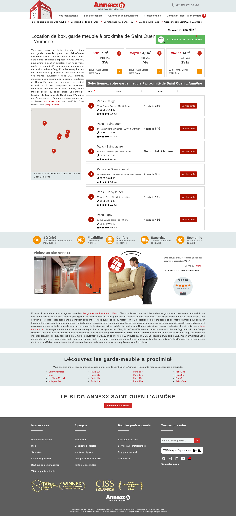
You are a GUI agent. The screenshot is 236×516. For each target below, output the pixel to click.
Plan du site (124, 458)
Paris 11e (95, 375)
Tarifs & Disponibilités (85, 465)
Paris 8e (179, 375)
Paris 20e (180, 371)
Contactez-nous (170, 464)
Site (90, 91)
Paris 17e (138, 375)
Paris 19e (138, 381)
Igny (50, 375)
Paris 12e (96, 378)
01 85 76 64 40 (107, 110)
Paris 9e (179, 378)
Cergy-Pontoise (56, 371)
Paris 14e (96, 381)
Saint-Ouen (181, 381)
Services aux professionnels (132, 445)
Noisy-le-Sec (54, 381)
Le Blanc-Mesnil (56, 378)
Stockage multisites (128, 439)
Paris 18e (138, 378)
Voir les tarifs (188, 106)
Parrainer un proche (41, 439)
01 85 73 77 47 (107, 132)
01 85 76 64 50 (107, 178)
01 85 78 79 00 (107, 201)
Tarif (160, 91)
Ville (118, 91)
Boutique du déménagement (45, 465)
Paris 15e (138, 371)
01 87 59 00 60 (107, 223)
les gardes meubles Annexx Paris (100, 313)
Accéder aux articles (118, 405)
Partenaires (80, 439)
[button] (45, 123)
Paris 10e (96, 371)
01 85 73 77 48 (107, 155)
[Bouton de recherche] (197, 440)
